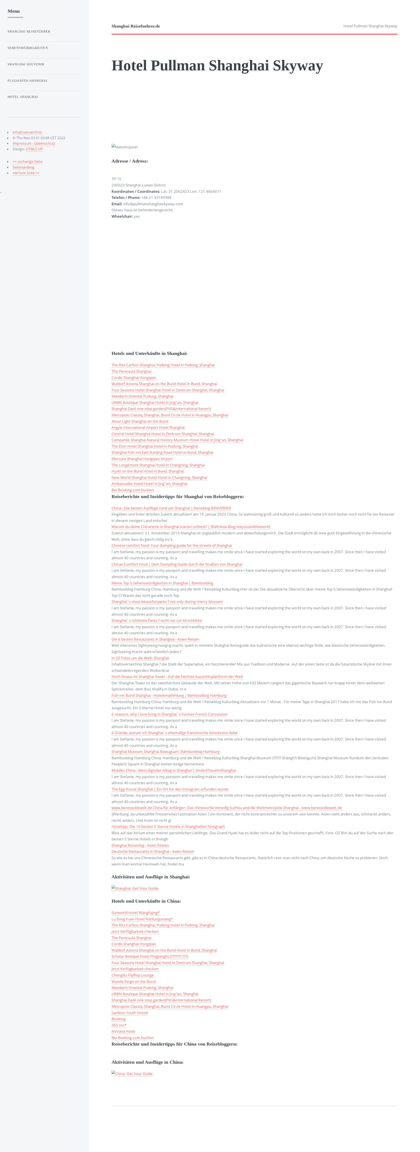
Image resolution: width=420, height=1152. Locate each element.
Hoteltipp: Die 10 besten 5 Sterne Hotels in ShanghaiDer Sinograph (168, 826)
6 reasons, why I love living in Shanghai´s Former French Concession (170, 714)
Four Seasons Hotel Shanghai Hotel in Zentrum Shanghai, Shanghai (168, 390)
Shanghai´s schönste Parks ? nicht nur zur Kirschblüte (157, 620)
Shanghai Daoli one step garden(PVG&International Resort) (161, 408)
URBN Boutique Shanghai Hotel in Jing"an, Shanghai (155, 402)
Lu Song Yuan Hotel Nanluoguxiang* (142, 918)
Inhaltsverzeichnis (27, 132)
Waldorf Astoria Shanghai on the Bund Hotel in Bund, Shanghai (164, 383)
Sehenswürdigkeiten (28, 48)
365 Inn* (119, 1025)
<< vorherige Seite (27, 161)
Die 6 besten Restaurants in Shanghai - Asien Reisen (155, 639)
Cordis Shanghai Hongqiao (134, 377)
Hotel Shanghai (23, 97)
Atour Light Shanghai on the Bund (140, 421)
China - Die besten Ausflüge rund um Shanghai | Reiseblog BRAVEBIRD (171, 508)
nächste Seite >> (26, 172)
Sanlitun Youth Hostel (130, 1012)
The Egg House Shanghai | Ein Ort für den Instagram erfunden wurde (170, 789)
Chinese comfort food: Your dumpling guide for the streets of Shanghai (172, 545)
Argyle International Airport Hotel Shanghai (148, 427)
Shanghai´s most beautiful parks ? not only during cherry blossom (167, 601)
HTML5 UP (34, 149)
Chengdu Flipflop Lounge (133, 975)
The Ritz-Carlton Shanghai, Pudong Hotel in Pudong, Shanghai (163, 364)
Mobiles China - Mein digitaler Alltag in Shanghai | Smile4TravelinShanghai (174, 770)
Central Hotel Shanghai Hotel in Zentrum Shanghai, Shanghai (163, 433)
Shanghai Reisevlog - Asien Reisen (140, 845)
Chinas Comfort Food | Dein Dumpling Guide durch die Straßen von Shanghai (177, 564)
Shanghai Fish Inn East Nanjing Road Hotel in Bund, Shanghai (162, 452)
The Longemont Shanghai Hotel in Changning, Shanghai (158, 464)
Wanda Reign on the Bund (134, 981)
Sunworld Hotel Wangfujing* (136, 912)
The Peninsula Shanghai (131, 371)
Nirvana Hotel (123, 1031)
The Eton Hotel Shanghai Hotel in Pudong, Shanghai (155, 446)
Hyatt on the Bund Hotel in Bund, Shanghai (148, 471)
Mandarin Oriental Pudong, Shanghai (142, 396)
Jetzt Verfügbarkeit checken (135, 931)
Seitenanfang (23, 167)
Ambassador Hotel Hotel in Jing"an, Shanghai (149, 483)
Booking (118, 1018)
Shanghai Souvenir (26, 64)
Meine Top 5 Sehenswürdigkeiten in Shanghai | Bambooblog (162, 583)
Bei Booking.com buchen (133, 489)
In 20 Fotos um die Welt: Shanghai (140, 657)
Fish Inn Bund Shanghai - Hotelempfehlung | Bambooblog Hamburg (169, 695)
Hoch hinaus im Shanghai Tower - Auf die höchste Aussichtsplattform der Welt (177, 676)
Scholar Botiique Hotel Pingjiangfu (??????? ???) (150, 956)
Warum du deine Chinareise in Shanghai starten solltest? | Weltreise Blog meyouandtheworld (191, 526)
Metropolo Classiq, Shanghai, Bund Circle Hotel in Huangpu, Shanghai (170, 414)
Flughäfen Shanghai (27, 80)
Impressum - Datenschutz (34, 143)
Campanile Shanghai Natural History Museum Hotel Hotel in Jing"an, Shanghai (177, 439)
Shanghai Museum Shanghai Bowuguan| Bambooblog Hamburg (165, 751)
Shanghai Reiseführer (29, 31)
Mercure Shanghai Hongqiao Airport (142, 458)
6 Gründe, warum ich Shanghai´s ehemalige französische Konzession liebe (175, 732)
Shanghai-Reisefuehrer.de (136, 26)
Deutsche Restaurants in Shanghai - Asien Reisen (153, 851)
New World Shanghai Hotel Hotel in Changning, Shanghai (159, 477)
